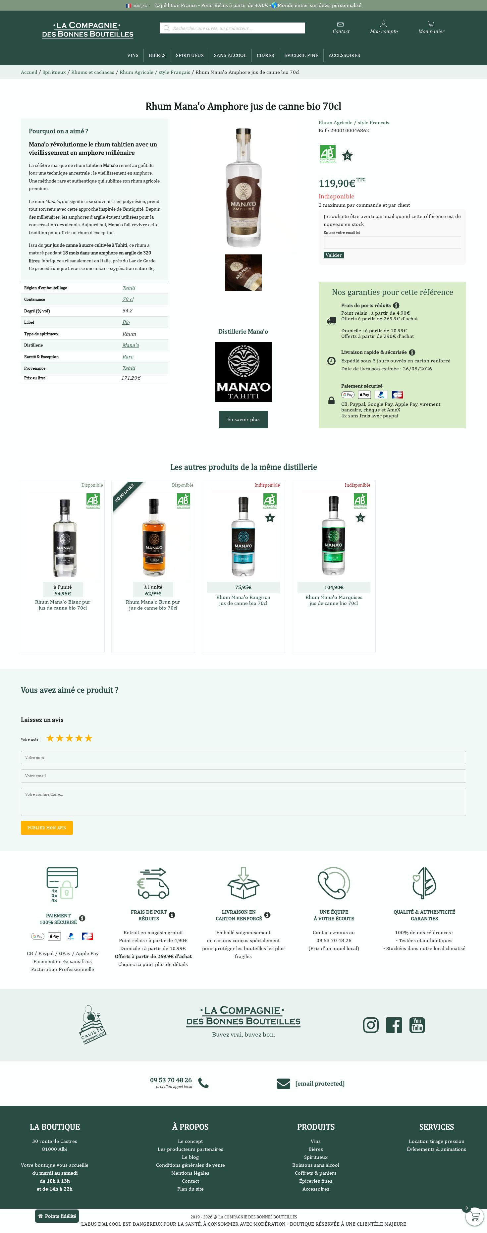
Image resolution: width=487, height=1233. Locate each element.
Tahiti (128, 288)
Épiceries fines (315, 1181)
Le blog (190, 1157)
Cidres (265, 55)
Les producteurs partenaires (190, 1149)
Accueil (29, 72)
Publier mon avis (46, 828)
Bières (157, 55)
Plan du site (190, 1189)
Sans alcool (230, 55)
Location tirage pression (436, 1141)
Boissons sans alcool (315, 1165)
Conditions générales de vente (190, 1165)
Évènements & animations (436, 1149)
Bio (126, 322)
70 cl (127, 299)
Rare (127, 356)
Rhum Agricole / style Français (155, 72)
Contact (190, 1181)
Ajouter (243, 630)
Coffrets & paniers (316, 1173)
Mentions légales (190, 1173)
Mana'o (130, 345)
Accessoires (344, 55)
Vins (132, 55)
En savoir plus (243, 419)
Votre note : (30, 739)
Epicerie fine (301, 55)
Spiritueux (190, 55)
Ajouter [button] (63, 646)
